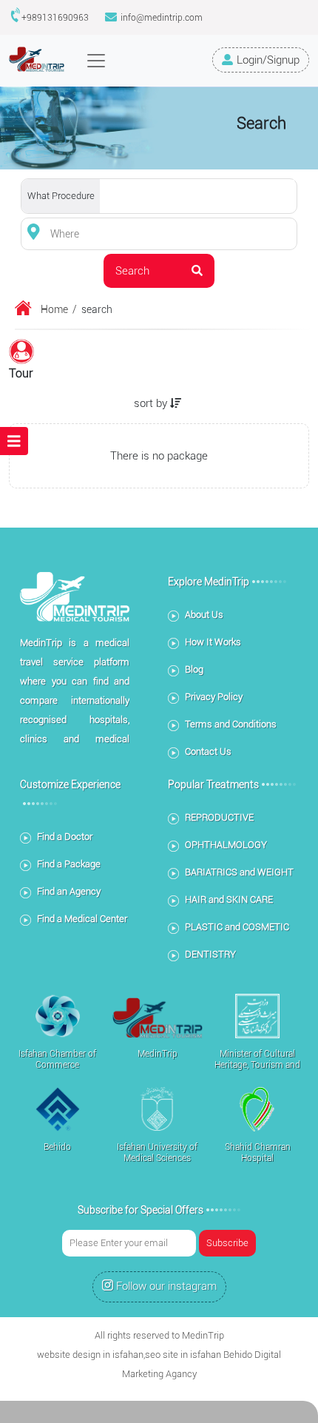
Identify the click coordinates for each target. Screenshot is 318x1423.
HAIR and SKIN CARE (229, 899)
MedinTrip (203, 1335)
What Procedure (61, 195)
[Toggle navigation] (96, 61)
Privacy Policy (214, 696)
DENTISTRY (210, 954)
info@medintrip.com (162, 18)
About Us (204, 614)
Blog (194, 669)
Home (54, 309)
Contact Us (208, 751)
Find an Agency (69, 891)
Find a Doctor (64, 836)
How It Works (213, 641)
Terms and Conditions (231, 724)
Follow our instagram (166, 1286)
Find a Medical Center (82, 918)
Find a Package (69, 863)
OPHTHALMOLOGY (226, 844)
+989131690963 (55, 18)
